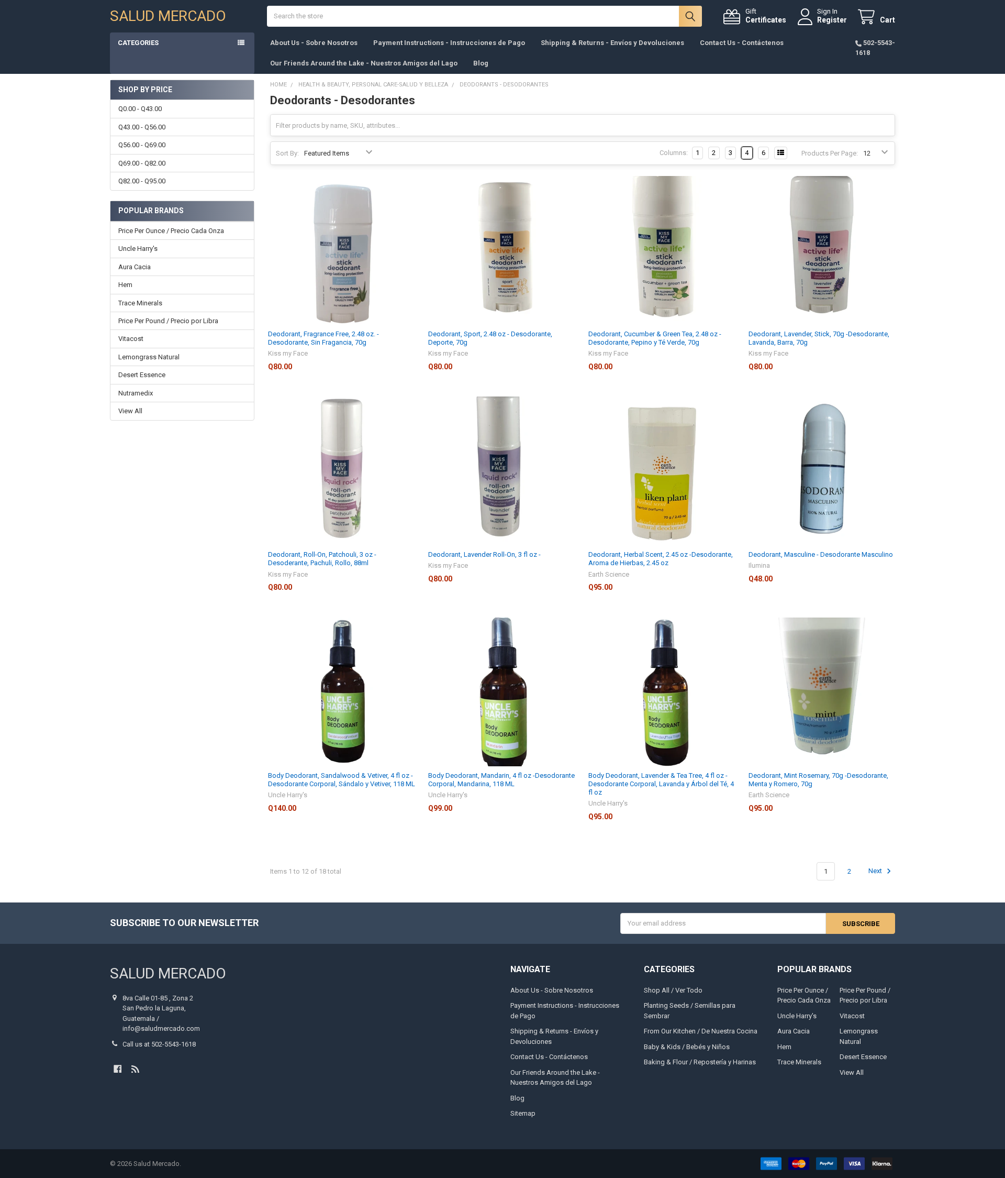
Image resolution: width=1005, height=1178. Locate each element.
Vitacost (130, 339)
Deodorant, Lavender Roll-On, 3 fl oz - (484, 554)
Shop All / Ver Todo (673, 990)
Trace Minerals (140, 303)
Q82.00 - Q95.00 (141, 181)
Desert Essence (141, 375)
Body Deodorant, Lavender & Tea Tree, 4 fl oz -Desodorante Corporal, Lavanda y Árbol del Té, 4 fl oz (661, 784)
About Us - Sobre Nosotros (314, 43)
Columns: (674, 153)
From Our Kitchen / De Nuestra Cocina (700, 1031)
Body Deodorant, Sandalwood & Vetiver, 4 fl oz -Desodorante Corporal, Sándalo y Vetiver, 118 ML (341, 780)
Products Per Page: (829, 153)
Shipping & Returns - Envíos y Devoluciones (612, 43)
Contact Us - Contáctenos (742, 43)
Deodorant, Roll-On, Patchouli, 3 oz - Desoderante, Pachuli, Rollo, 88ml (322, 559)
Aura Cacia (134, 267)
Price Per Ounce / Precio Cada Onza (171, 231)
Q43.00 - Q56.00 (141, 127)
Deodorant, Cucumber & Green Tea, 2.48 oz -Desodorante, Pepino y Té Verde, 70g (654, 338)
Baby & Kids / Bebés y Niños (687, 1047)
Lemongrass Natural (149, 357)
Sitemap (522, 1113)
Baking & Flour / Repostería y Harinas (700, 1062)
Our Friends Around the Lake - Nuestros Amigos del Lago (363, 63)
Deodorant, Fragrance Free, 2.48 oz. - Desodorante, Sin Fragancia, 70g (323, 338)
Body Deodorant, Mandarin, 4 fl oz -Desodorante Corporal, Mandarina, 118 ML (501, 780)
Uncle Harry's (138, 248)
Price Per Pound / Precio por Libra (168, 321)
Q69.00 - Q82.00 (141, 163)
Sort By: (287, 153)
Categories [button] (138, 43)
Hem (125, 285)
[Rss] (135, 1068)
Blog (480, 63)
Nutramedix (135, 393)
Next (876, 871)
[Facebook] (117, 1068)
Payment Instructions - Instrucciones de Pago (449, 43)
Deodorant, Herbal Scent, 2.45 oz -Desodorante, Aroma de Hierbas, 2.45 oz (660, 559)
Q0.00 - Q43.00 (140, 109)
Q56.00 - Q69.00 (141, 145)
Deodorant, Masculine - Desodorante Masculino (821, 554)
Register (832, 20)
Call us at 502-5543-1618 (159, 1044)
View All (130, 411)
